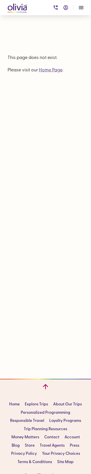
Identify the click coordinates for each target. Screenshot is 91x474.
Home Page (50, 70)
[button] (17, 7)
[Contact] (55, 7)
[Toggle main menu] (81, 7)
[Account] (66, 7)
